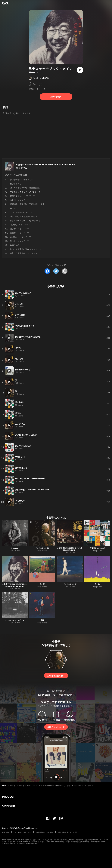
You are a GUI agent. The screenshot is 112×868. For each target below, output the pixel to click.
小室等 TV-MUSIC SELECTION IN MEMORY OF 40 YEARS (45, 164)
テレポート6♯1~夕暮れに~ (21, 179)
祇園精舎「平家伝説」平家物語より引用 (27, 204)
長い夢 (42, 584)
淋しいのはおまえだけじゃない (23, 216)
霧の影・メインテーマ (19, 232)
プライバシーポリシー (22, 832)
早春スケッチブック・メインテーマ (80, 785)
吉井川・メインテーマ (19, 200)
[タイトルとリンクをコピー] (64, 271)
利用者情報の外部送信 (44, 832)
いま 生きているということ (15, 620)
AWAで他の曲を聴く (56, 675)
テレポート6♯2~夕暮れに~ (21, 212)
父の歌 (97, 584)
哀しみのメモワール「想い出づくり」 (26, 220)
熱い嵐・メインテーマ (19, 241)
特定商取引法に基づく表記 (68, 832)
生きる (13, 208)
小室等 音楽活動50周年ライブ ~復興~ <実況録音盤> (69, 549)
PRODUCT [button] (8, 796)
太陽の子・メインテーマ (20, 236)
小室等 (45, 78)
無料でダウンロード (56, 727)
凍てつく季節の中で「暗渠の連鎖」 (25, 187)
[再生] (80, 70)
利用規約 (5, 832)
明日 (42, 620)
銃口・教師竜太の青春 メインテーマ (25, 249)
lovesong (14, 548)
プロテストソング (69, 584)
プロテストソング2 (42, 548)
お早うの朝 (15, 245)
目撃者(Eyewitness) (97, 548)
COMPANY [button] (8, 805)
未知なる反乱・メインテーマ (22, 196)
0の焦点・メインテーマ (20, 224)
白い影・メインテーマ (19, 228)
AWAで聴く (56, 96)
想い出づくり (15, 183)
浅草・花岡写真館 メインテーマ (23, 253)
